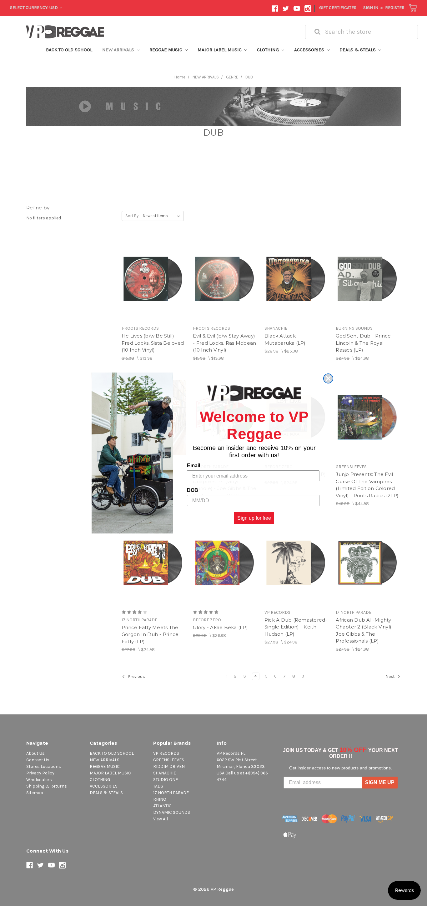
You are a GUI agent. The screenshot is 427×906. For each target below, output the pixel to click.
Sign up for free (254, 518)
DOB (192, 490)
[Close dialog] (328, 378)
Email (193, 465)
